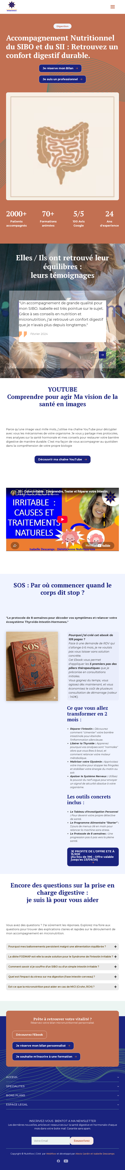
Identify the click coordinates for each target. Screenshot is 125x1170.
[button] (113, 7)
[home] (56, 7)
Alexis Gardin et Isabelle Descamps (94, 1153)
